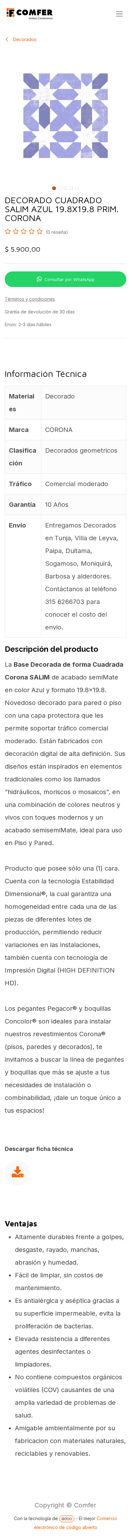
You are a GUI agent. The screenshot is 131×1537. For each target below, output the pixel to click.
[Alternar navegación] (119, 14)
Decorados (24, 39)
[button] (6, 187)
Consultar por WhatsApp (69, 279)
